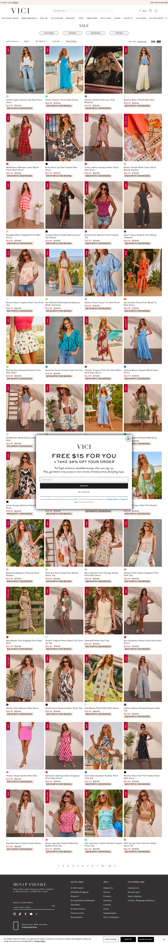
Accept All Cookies (146, 939)
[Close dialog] (128, 438)
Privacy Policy (40, 941)
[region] (84, 939)
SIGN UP (84, 486)
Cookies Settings (111, 939)
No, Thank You (84, 492)
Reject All (128, 939)
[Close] (164, 939)
